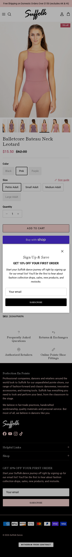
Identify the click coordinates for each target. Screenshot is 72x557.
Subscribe (36, 302)
